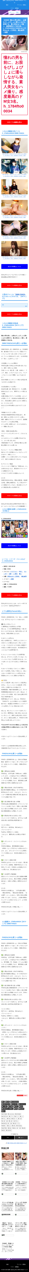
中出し (21, 571)
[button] (21, 1137)
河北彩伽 (20, 1125)
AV (3, 1101)
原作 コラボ (17, 1123)
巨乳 (14, 1125)
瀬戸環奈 (5, 1128)
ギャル (17, 1116)
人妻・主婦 (5, 1121)
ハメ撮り (15, 574)
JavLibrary (12, 1114)
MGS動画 (19, 1114)
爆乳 (24, 1128)
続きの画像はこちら (14, 266)
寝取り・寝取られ (7, 1125)
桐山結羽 (24, 576)
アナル (11, 1116)
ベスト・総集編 (14, 1266)
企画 (10, 574)
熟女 (10, 1128)
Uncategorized (15, 1101)
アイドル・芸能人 (21, 1264)
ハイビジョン (14, 571)
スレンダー (14, 1104)
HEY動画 (5, 1114)
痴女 (4, 1130)
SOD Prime (5, 1116)
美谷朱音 (9, 1130)
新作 (16, 1108)
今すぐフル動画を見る (14, 122)
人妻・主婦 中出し (14, 1121)
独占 (7, 1264)
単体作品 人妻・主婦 (7, 1123)
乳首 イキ (15, 1118)
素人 (20, 574)
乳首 (9, 1118)
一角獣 (12, 579)
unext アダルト (6, 1104)
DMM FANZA (20, 294)
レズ (22, 1116)
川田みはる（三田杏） (13, 576)
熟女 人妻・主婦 (17, 1128)
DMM (8, 1101)
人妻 (21, 1118)
